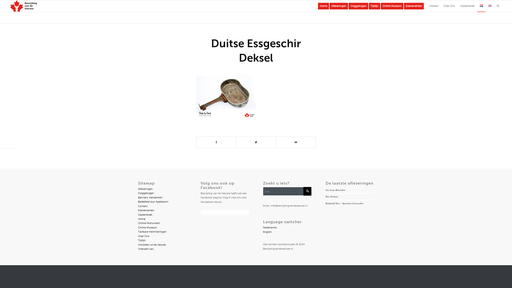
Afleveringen (145, 189)
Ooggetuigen (146, 193)
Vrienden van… (146, 249)
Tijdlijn (142, 240)
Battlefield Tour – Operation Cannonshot (344, 203)
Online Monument (149, 223)
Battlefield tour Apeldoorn (153, 201)
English (267, 232)
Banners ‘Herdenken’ (150, 197)
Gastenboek (145, 214)
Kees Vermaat (332, 196)
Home (141, 219)
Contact (142, 206)
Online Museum (147, 227)
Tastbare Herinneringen (152, 231)
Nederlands (270, 227)
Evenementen (146, 210)
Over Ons (143, 236)
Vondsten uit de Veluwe (152, 244)
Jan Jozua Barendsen (335, 189)
